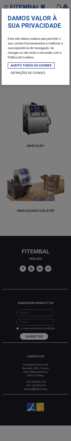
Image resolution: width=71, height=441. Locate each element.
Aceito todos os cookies (31, 65)
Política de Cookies (21, 57)
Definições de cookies (28, 73)
